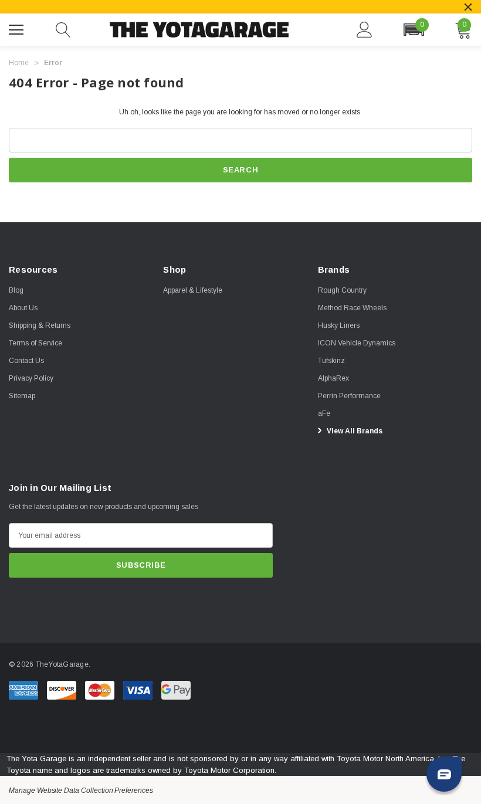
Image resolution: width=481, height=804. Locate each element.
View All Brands (353, 431)
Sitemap (22, 396)
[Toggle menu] (17, 28)
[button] (413, 29)
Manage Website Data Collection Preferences (81, 790)
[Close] (468, 7)
